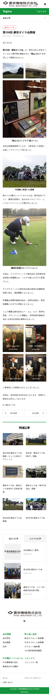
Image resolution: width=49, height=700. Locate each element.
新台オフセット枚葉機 (34, 638)
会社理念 (6, 638)
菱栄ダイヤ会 (9, 27)
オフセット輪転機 (32, 646)
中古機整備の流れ (10, 662)
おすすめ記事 (35, 539)
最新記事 (6, 18)
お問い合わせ (8, 682)
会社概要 (6, 642)
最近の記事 (13, 539)
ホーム (5, 678)
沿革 (5, 646)
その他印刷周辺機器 (33, 650)
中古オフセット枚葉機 (34, 642)
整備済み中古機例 (10, 666)
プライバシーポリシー (32, 678)
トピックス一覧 (31, 662)
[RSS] (24, 621)
